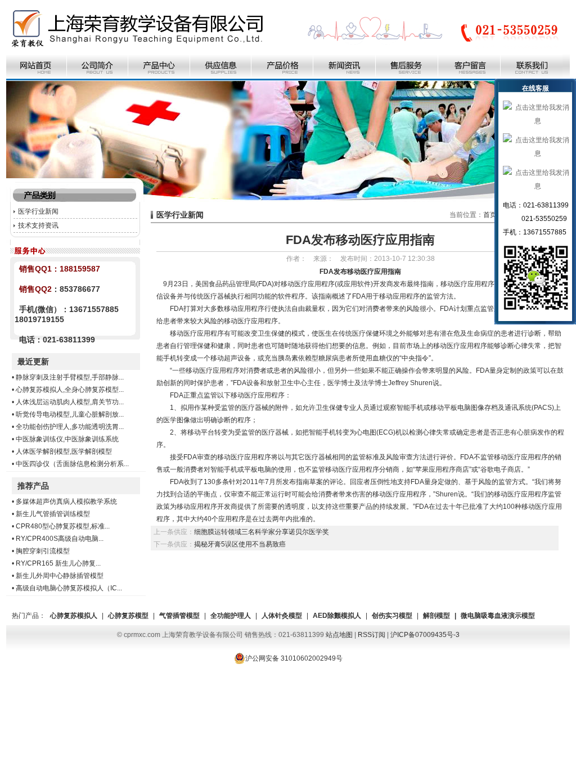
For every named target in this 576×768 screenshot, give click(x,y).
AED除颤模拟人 (337, 616)
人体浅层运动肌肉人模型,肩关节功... (70, 402)
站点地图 (339, 635)
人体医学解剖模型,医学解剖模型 (64, 451)
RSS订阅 (371, 635)
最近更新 (33, 361)
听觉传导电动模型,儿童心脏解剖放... (70, 414)
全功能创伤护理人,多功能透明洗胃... (70, 427)
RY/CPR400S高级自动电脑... (60, 539)
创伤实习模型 (392, 616)
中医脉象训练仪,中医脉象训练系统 (67, 439)
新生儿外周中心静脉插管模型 (60, 576)
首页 (490, 215)
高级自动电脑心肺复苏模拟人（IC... (69, 588)
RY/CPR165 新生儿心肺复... (58, 563)
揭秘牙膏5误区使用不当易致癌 (240, 544)
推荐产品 (33, 485)
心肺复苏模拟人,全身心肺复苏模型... (70, 390)
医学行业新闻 (38, 211)
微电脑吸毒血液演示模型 (498, 616)
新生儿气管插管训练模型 (53, 514)
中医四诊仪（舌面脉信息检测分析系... (72, 464)
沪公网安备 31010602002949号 (294, 658)
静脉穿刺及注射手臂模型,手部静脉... (70, 377)
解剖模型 (436, 616)
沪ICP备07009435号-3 (425, 635)
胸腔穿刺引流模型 (43, 551)
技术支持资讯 (38, 225)
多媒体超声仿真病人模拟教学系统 (66, 501)
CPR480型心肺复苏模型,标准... (63, 526)
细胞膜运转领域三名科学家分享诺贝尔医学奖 (261, 532)
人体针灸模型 (282, 616)
